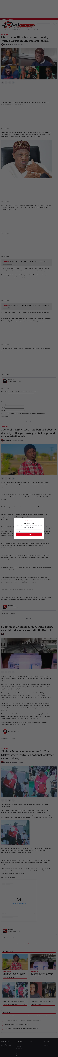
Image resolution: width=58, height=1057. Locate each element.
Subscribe (29, 534)
